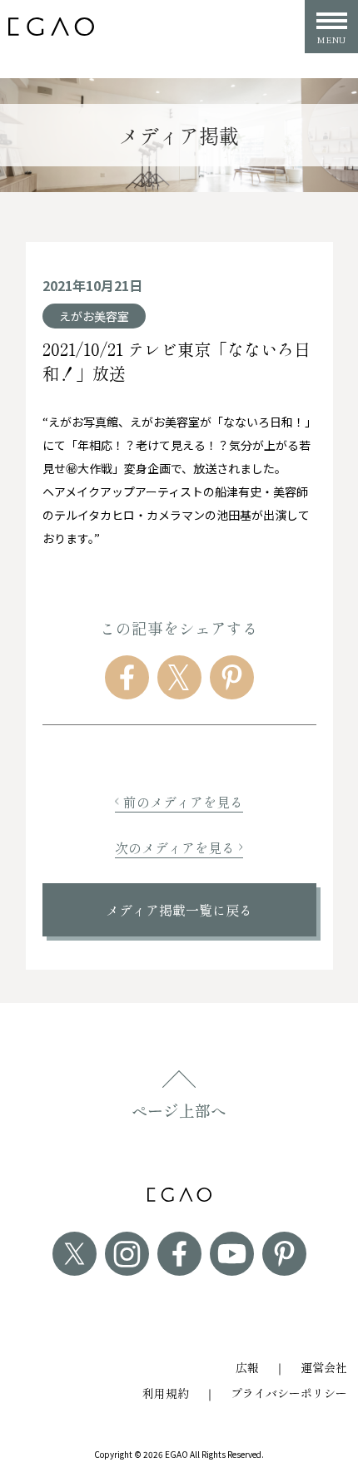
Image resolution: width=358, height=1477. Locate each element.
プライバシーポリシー (289, 1393)
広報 (247, 1367)
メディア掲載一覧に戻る (179, 910)
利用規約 (165, 1393)
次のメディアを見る (175, 847)
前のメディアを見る (183, 802)
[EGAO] (51, 27)
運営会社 (324, 1367)
